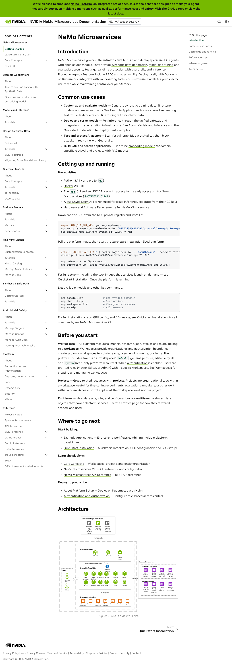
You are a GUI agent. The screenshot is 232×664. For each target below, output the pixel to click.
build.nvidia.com (78, 201)
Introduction (196, 40)
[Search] (219, 21)
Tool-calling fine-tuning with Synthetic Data (21, 89)
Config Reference (15, 443)
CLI (76, 191)
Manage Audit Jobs (16, 339)
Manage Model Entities (18, 269)
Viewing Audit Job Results (20, 345)
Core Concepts (13, 60)
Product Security (119, 653)
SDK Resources (14, 154)
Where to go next (199, 63)
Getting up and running (202, 51)
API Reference (13, 426)
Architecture (196, 69)
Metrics (9, 225)
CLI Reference (13, 437)
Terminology (12, 192)
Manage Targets (14, 328)
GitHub (172, 8)
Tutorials (10, 122)
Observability (12, 198)
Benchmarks (12, 231)
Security (9, 393)
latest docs (115, 13)
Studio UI (10, 66)
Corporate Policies (96, 653)
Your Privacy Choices (33, 653)
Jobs (7, 382)
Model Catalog (13, 263)
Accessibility (77, 653)
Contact (136, 653)
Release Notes (13, 414)
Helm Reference (14, 449)
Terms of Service (57, 653)
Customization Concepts (19, 251)
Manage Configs (14, 334)
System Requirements (18, 420)
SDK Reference (14, 431)
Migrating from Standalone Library (25, 160)
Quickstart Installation (18, 54)
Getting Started (14, 49)
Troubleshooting (14, 454)
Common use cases (200, 46)
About (8, 81)
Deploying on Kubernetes (19, 376)
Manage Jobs (13, 274)
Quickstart (11, 143)
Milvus (8, 399)
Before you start (198, 57)
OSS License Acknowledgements (24, 466)
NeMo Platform (81, 4)
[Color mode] (227, 21)
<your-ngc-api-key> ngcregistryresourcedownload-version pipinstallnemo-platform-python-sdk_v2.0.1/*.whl (120, 228)
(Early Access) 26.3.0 (123, 21)
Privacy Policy (11, 653)
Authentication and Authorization (16, 368)
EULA (8, 460)
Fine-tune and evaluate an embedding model (20, 99)
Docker (68, 186)
